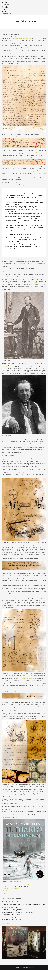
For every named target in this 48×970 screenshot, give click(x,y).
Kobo (4, 897)
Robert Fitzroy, (5, 366)
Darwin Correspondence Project (22, 38)
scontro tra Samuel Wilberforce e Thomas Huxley (26, 265)
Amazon (5, 890)
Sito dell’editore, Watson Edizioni (11, 888)
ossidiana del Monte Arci (27, 678)
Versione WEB (6, 923)
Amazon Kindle (6, 892)
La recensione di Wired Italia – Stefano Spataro (15, 919)
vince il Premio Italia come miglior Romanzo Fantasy (26, 884)
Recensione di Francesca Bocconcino (13, 909)
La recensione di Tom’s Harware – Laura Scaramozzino (17, 916)
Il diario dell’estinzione (7, 817)
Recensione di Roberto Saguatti (11, 907)
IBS (3, 895)
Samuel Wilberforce (18, 171)
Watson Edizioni (18, 817)
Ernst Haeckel (5, 786)
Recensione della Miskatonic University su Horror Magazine (18, 904)
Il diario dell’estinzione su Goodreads (13, 910)
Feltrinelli (5, 893)
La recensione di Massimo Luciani (12, 914)
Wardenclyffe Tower (12, 550)
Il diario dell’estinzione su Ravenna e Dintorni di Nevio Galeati (18, 912)
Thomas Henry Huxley (31, 152)
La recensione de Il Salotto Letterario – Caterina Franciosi (18, 917)
